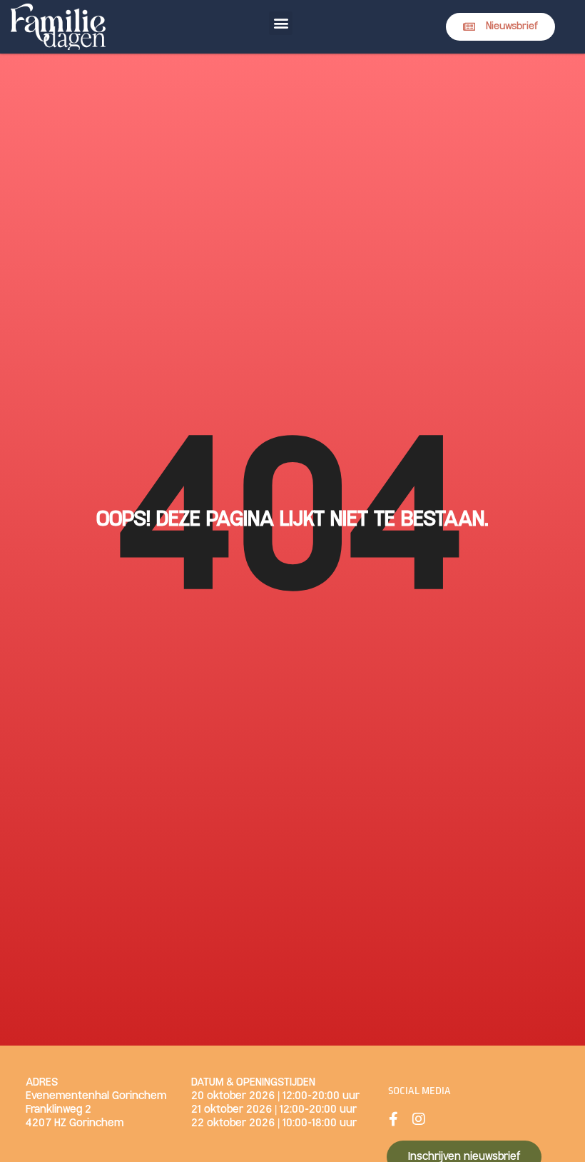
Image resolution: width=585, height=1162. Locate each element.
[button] (280, 23)
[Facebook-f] (394, 1119)
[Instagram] (419, 1119)
